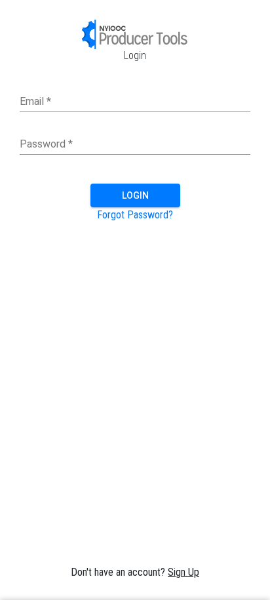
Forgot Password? (135, 215)
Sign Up (183, 572)
